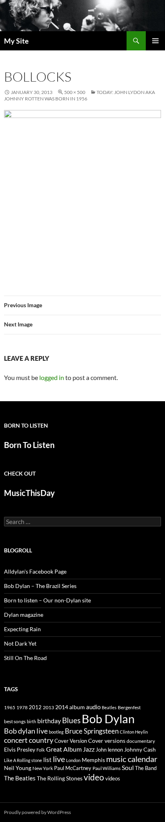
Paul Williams (107, 768)
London (73, 760)
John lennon (109, 749)
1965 (9, 707)
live (59, 759)
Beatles (109, 707)
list (47, 759)
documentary (141, 741)
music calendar (131, 759)
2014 (61, 707)
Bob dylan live (26, 730)
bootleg (56, 731)
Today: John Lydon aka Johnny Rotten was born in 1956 (79, 95)
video (94, 777)
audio (93, 707)
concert (16, 740)
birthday (49, 720)
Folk (40, 749)
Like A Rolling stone (23, 760)
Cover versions (106, 741)
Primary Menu (155, 40)
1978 (22, 707)
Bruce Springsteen (92, 731)
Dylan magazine (23, 614)
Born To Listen (29, 445)
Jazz (89, 749)
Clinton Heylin (134, 731)
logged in (51, 377)
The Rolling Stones (59, 778)
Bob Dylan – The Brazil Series (40, 585)
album (77, 707)
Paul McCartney (72, 768)
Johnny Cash (140, 749)
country (41, 740)
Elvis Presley (19, 749)
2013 (48, 707)
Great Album (64, 749)
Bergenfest (129, 707)
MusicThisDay (29, 493)
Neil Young (17, 767)
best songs (15, 721)
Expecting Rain (22, 629)
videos (112, 778)
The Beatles (20, 778)
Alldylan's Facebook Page (35, 571)
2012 (35, 707)
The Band (146, 768)
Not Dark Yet (20, 643)
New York (42, 768)
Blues (71, 720)
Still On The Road (25, 657)
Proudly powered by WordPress (37, 812)
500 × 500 (74, 92)
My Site (16, 40)
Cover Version (70, 741)
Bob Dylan (108, 719)
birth (31, 721)
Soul (128, 767)
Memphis (93, 759)
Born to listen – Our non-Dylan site (47, 600)
